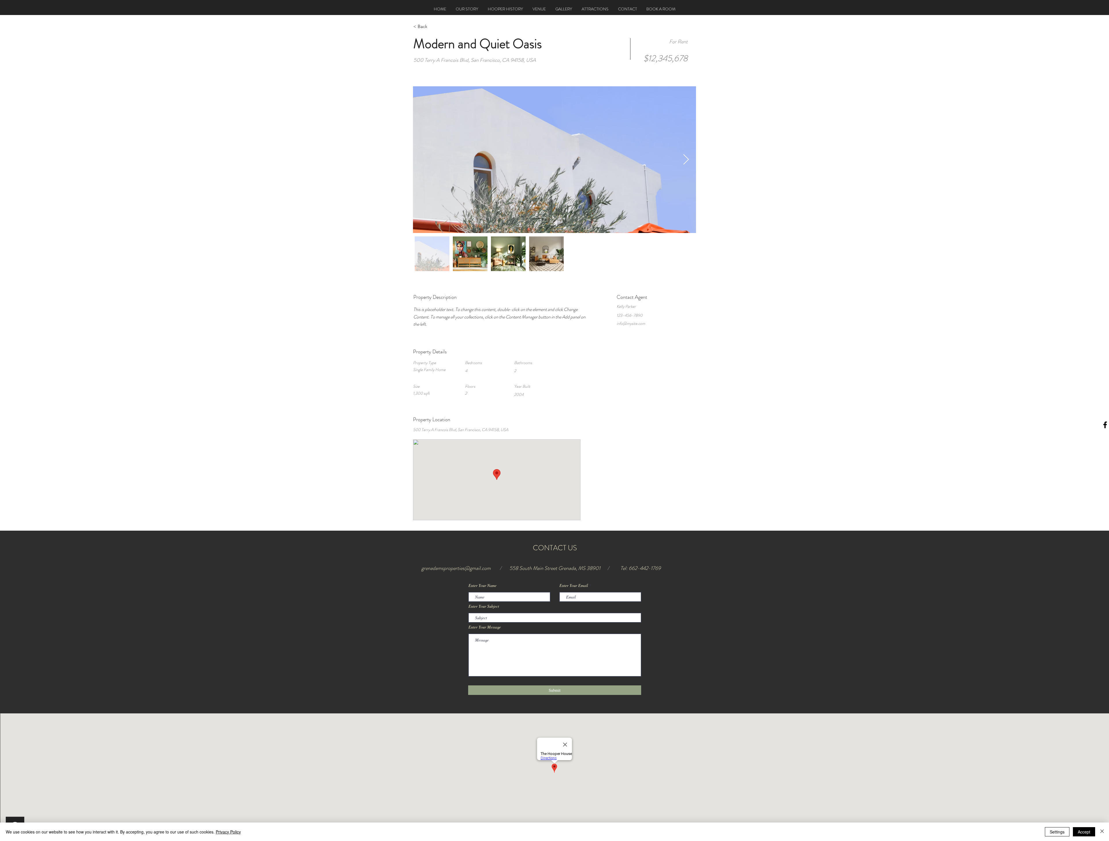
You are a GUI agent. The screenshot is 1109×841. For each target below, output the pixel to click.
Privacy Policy (228, 832)
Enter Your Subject (483, 606)
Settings (1057, 832)
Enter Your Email (573, 585)
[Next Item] (686, 159)
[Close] (1102, 831)
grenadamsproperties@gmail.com (456, 568)
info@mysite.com (631, 323)
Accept (1084, 832)
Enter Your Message (484, 627)
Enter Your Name (482, 585)
